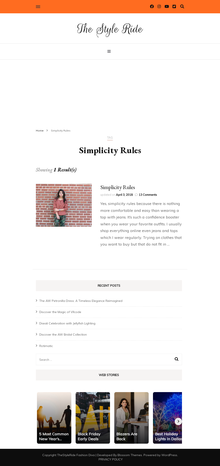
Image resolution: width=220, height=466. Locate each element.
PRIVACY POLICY (111, 459)
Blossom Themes (130, 455)
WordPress (169, 455)
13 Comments (148, 194)
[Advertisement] (110, 92)
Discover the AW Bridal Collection (63, 334)
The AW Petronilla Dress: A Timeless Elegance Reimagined (80, 301)
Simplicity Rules (117, 187)
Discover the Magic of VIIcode (60, 312)
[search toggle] (182, 7)
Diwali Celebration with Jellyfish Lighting (67, 323)
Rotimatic (46, 346)
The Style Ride (110, 29)
